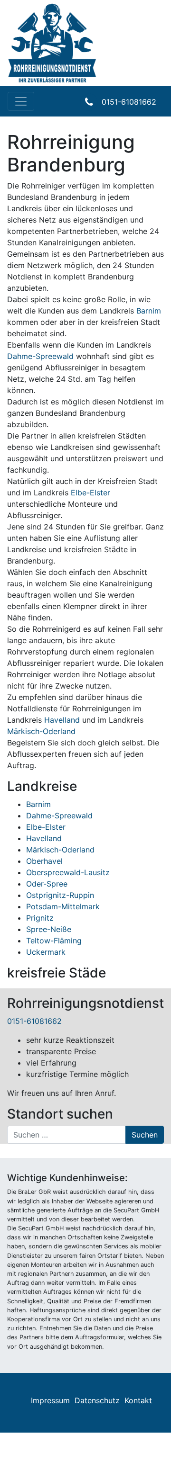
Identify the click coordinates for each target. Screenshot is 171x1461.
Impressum (50, 1400)
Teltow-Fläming (54, 940)
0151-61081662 (129, 102)
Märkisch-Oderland (41, 731)
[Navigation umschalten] (21, 101)
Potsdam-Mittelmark (63, 906)
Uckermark (46, 952)
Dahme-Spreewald (40, 356)
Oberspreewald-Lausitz (68, 872)
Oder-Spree (46, 883)
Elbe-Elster (90, 492)
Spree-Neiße (48, 929)
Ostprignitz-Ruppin (60, 895)
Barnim (148, 310)
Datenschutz (97, 1400)
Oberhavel (44, 861)
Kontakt (138, 1400)
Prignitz (40, 918)
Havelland (62, 720)
